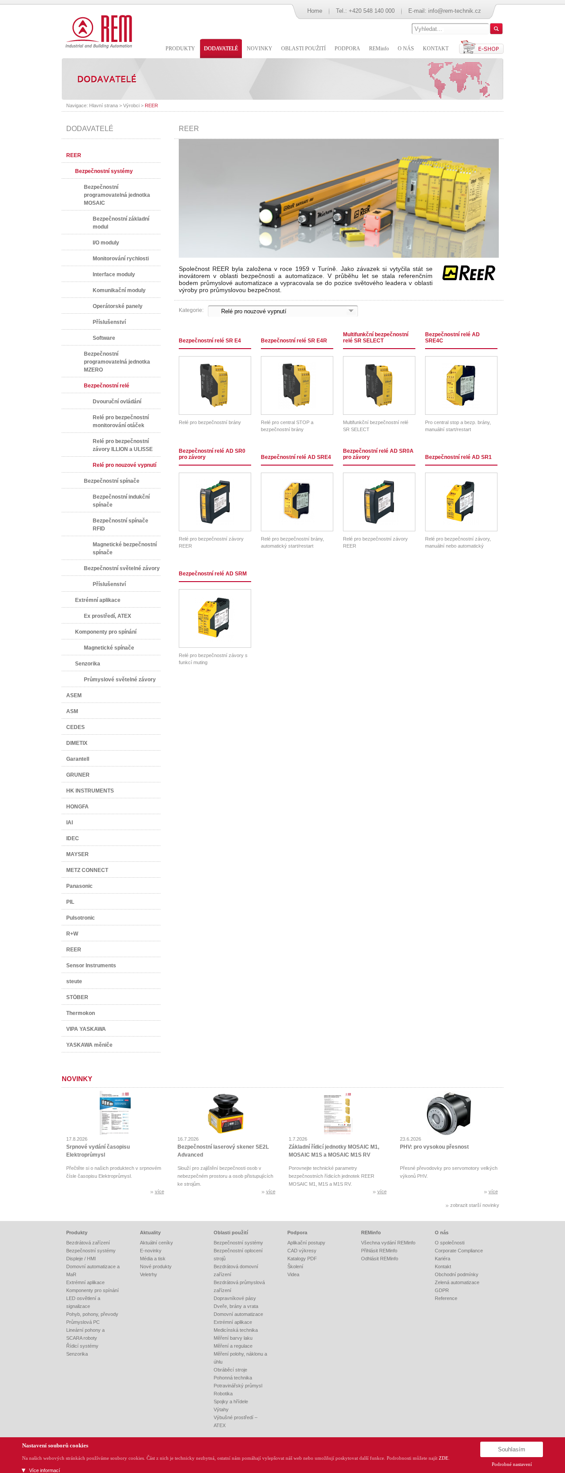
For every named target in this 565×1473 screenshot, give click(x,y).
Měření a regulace (233, 1346)
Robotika (223, 1393)
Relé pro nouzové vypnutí (124, 465)
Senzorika (87, 664)
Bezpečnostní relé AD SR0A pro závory (378, 454)
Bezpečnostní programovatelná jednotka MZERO (117, 362)
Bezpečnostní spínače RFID (120, 525)
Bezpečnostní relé (106, 386)
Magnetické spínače (109, 648)
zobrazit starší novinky (474, 1205)
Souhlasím (511, 1449)
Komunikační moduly (119, 290)
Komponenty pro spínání (105, 632)
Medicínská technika (236, 1330)
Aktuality (150, 1232)
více (159, 1191)
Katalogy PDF (302, 1258)
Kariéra (442, 1258)
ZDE (443, 1458)
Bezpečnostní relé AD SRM (213, 574)
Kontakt (443, 1266)
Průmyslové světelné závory (120, 679)
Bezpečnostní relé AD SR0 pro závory (212, 454)
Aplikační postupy (306, 1242)
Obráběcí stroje (230, 1369)
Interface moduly (114, 274)
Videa (293, 1274)
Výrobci (131, 105)
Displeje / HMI (81, 1258)
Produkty (76, 1232)
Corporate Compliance (459, 1250)
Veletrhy (148, 1274)
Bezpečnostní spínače (111, 481)
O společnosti (449, 1242)
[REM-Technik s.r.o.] (97, 30)
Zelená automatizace (457, 1282)
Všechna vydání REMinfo (388, 1242)
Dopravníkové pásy (235, 1298)
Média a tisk (153, 1258)
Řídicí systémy (82, 1346)
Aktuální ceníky (156, 1242)
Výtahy (221, 1409)
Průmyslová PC (83, 1322)
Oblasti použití (231, 1232)
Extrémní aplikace (98, 600)
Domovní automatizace (238, 1314)
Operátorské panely (118, 306)
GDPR (442, 1290)
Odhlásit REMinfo (379, 1258)
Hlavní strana (103, 105)
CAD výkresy (301, 1250)
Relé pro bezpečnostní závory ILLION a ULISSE (123, 445)
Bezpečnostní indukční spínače (121, 501)
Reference (446, 1298)
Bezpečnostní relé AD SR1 (458, 457)
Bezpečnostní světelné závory (122, 568)
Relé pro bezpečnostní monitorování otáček (121, 421)
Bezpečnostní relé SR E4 (210, 341)
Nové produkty (156, 1266)
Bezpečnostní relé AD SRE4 (296, 457)
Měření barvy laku (233, 1338)
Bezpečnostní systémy (104, 171)
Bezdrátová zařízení (88, 1242)
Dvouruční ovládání (117, 401)
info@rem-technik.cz (454, 11)
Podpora (297, 1232)
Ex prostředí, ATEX (107, 616)
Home (314, 11)
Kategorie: (191, 310)
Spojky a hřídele (231, 1401)
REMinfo (371, 1232)
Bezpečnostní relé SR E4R (294, 341)
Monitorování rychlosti (121, 259)
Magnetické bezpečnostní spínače (125, 548)
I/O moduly (106, 243)
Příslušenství (109, 322)
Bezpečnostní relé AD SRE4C (452, 337)
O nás (441, 1232)
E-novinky (151, 1250)
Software (104, 338)
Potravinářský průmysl (238, 1385)
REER (151, 105)
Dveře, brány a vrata (236, 1306)
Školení (295, 1266)
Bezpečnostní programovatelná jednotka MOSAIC (117, 195)
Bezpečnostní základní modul (121, 223)
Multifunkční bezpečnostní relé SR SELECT (375, 337)
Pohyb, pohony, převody (92, 1314)
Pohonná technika (233, 1377)
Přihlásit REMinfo (379, 1250)
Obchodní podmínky (456, 1274)
